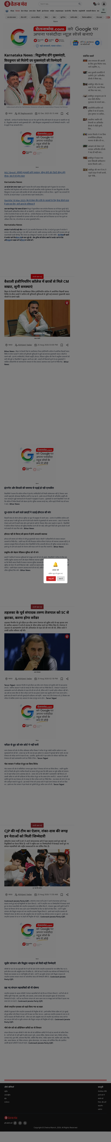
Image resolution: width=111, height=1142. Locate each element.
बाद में (61, 578)
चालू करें (51, 578)
